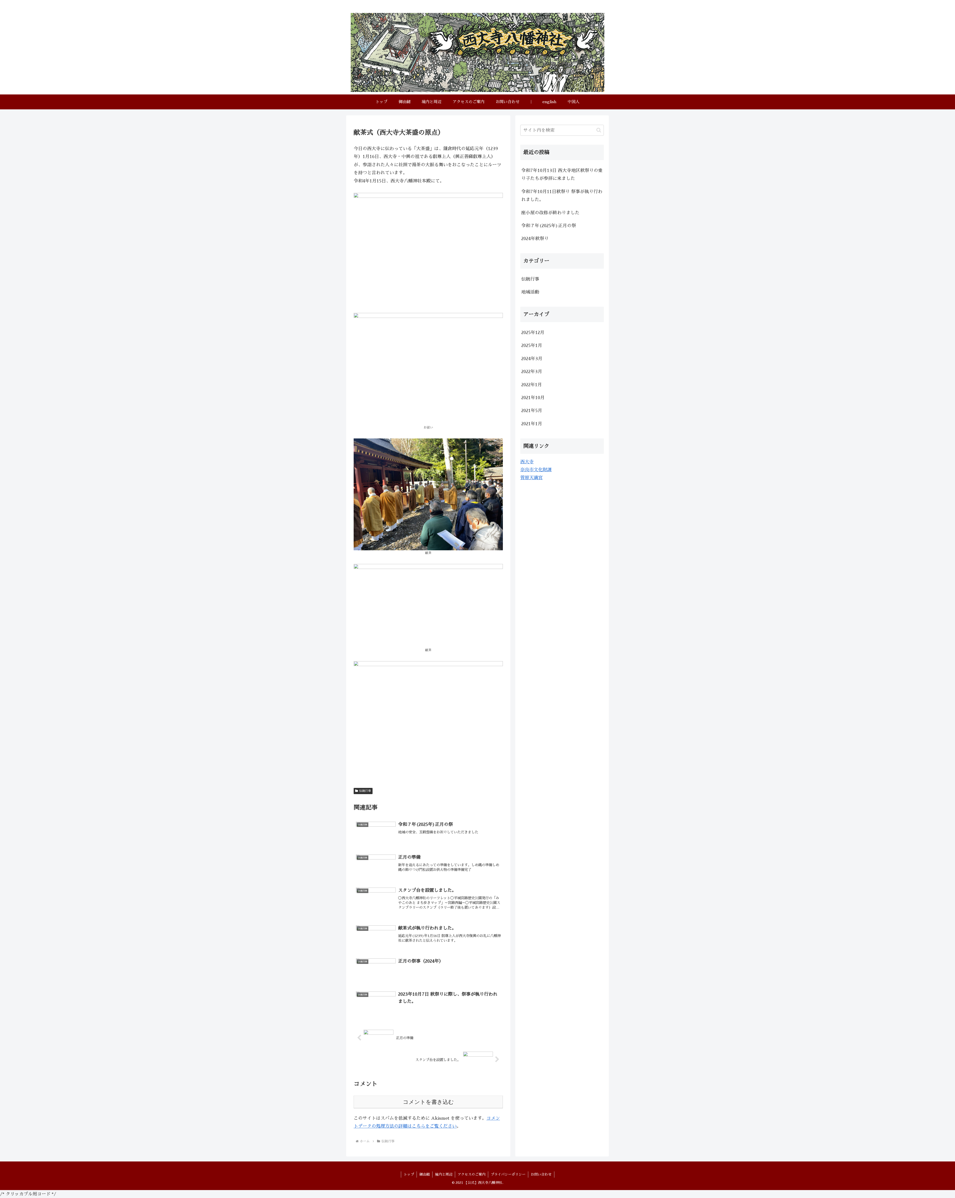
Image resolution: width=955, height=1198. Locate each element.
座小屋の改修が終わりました (550, 213)
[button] (598, 130)
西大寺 (527, 462)
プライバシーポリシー (508, 1174)
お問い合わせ (541, 1174)
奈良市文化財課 (536, 470)
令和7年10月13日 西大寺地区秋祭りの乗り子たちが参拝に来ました (562, 174)
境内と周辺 (443, 1174)
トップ (409, 1174)
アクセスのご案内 (471, 1174)
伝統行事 (365, 790)
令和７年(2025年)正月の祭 (548, 225)
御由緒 (424, 1174)
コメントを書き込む (428, 1102)
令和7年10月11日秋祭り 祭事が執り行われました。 (561, 195)
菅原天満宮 (531, 477)
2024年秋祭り (535, 238)
